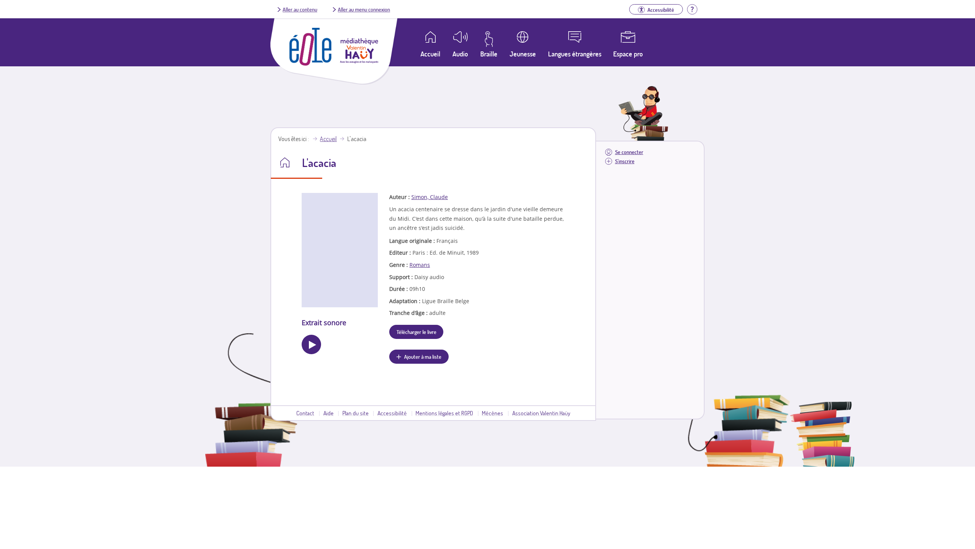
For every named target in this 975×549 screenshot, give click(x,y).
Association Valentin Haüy (541, 413)
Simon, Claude (429, 197)
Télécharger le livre (416, 331)
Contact (305, 413)
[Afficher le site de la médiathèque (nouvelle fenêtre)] (359, 61)
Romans (419, 264)
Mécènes (492, 413)
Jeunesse (523, 54)
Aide (328, 413)
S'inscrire (625, 161)
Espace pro (628, 54)
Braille (488, 54)
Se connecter (629, 152)
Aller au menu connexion (364, 9)
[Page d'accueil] (310, 63)
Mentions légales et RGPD (444, 413)
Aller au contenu (300, 9)
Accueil (328, 139)
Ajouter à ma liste (422, 356)
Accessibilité (392, 413)
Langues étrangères (574, 54)
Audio (460, 54)
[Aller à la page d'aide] (692, 8)
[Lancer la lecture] (311, 344)
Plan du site (355, 413)
